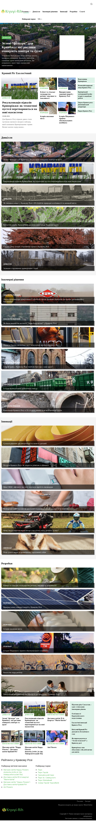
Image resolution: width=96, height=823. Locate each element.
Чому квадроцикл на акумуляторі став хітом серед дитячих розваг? (31, 531)
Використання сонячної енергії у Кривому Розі (66, 94)
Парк (40, 770)
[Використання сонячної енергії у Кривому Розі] (67, 84)
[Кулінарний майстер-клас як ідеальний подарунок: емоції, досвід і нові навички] (47, 501)
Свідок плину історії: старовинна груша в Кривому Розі (26, 247)
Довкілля (6, 38)
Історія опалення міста (12, 629)
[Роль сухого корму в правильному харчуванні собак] (47, 544)
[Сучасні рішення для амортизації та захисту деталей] (47, 435)
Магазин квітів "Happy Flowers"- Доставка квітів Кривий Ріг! (17, 783)
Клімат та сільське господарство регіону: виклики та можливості (48, 95)
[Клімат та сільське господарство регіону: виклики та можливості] (48, 84)
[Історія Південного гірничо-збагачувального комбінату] (67, 108)
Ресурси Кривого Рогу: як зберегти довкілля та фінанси (26, 465)
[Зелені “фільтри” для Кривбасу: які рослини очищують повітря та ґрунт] (47, 152)
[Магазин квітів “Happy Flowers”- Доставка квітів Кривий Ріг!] (12, 737)
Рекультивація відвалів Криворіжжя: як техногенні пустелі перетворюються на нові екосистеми (19, 107)
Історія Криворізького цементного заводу (20, 389)
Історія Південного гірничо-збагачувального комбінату (25, 651)
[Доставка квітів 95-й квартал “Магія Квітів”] (57, 708)
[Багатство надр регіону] (47, 664)
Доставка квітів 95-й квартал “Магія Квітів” (57, 719)
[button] (91, 4)
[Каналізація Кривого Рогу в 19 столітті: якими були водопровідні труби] (47, 402)
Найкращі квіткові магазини (14, 766)
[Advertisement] (72, 47)
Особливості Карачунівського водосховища (78, 716)
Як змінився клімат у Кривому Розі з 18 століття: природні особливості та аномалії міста (39, 203)
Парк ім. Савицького (47, 778)
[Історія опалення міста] (48, 108)
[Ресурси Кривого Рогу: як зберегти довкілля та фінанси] (47, 457)
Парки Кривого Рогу (85, 111)
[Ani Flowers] (57, 737)
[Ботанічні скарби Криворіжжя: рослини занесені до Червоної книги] (47, 217)
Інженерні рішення (11, 295)
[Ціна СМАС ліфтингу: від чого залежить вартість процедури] (47, 479)
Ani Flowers (51, 747)
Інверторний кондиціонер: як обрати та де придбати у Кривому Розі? (31, 694)
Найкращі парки (43, 766)
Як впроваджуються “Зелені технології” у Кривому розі (79, 740)
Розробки (44, 88)
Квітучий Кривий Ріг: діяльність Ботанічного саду (80, 732)
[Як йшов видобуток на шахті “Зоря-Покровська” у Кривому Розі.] (47, 315)
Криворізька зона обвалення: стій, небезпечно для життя (82, 750)
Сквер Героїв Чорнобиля (48, 783)
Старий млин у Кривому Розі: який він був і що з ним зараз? (28, 367)
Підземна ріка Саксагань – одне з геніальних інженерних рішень (82, 707)
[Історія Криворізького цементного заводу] (47, 381)
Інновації (7, 439)
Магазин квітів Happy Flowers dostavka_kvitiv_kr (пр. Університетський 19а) (16, 772)
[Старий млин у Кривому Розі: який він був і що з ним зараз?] (47, 359)
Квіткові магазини (55, 715)
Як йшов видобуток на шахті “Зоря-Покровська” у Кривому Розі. (30, 323)
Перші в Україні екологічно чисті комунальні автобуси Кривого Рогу (31, 345)
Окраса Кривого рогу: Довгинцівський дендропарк (85, 105)
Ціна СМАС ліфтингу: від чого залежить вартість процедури (28, 487)
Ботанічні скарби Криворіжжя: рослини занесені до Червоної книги (30, 225)
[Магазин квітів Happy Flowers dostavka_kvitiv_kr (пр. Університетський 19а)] (34, 737)
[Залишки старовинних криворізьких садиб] (47, 260)
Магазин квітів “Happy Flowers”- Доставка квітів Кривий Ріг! (11, 749)
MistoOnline (88, 805)
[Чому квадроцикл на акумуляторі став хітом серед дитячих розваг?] (47, 523)
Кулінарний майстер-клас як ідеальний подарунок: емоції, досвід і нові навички (35, 509)
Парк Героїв (43, 772)
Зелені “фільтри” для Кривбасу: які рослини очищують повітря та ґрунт (22, 47)
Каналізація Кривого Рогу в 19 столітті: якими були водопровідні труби (32, 410)
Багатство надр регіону (12, 672)
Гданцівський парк (46, 775)
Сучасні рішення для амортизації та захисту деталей (24, 444)
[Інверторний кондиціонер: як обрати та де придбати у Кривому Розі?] (47, 686)
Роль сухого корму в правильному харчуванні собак (24, 552)
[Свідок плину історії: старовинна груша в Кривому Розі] (47, 239)
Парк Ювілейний (45, 780)
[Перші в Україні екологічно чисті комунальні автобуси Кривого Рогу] (47, 337)
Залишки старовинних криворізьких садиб (20, 268)
